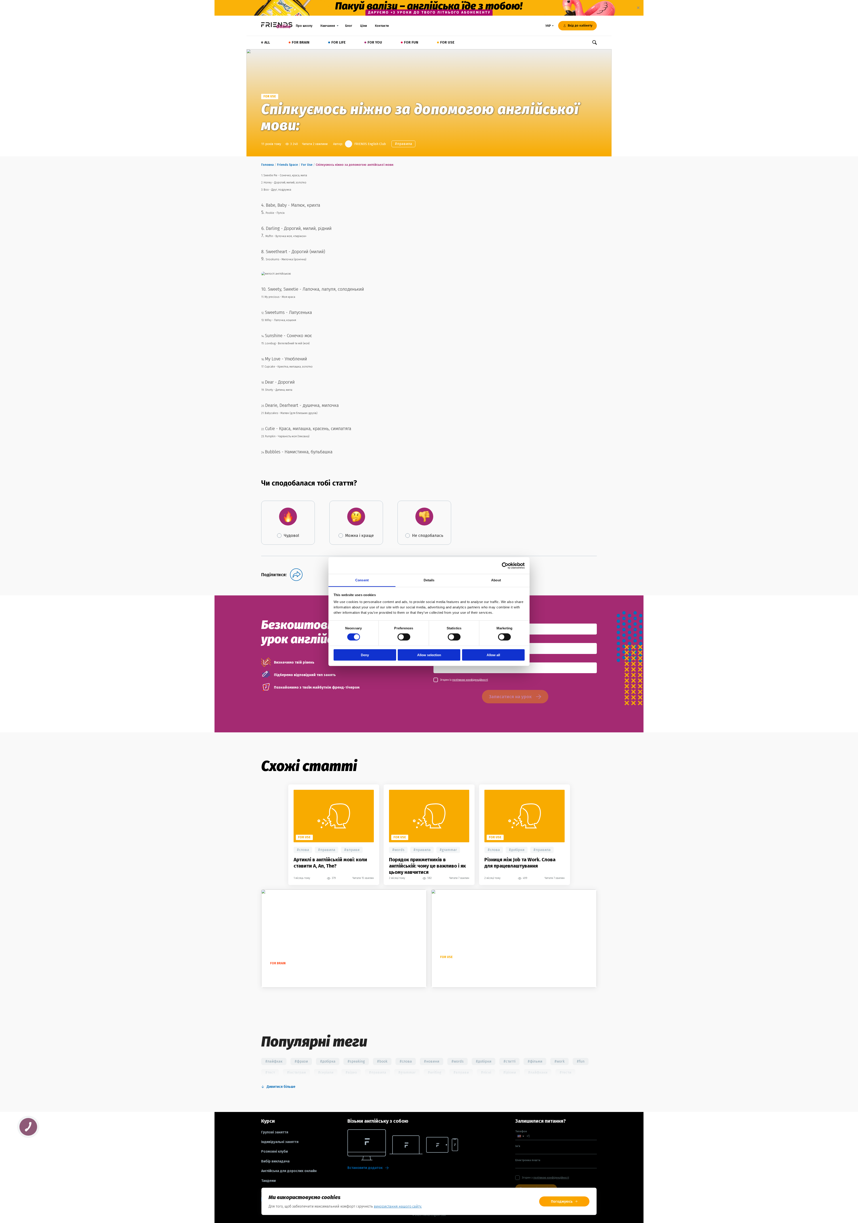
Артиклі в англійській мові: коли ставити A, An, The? (330, 863)
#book (382, 1061)
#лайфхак (273, 1061)
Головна (267, 165)
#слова (303, 850)
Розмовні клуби (274, 1151)
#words (398, 850)
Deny (365, 655)
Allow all (493, 655)
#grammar (448, 850)
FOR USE (447, 42)
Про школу (304, 26)
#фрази (301, 1061)
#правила (403, 144)
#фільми (535, 1061)
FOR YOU (375, 42)
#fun (581, 1061)
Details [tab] (429, 580)
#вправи (352, 850)
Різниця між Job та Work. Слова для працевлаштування (519, 863)
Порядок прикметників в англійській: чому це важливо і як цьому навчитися (427, 866)
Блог (348, 26)
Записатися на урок (510, 696)
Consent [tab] (362, 580)
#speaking (356, 1061)
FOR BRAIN (300, 42)
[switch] (403, 637)
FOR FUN (411, 42)
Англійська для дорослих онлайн (289, 1171)
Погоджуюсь (562, 1201)
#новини (431, 1061)
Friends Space (287, 165)
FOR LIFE (338, 42)
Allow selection (429, 655)
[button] (520, 1136)
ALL (267, 42)
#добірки (516, 850)
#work (559, 1061)
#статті (509, 1061)
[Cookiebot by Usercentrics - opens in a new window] (505, 565)
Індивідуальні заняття (280, 1142)
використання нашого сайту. (398, 1206)
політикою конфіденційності (470, 679)
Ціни (363, 26)
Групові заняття (274, 1132)
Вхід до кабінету (580, 25)
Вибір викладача (275, 1161)
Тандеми (268, 1181)
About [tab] (496, 580)
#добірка (327, 1061)
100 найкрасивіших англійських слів (309, 971)
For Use (306, 165)
